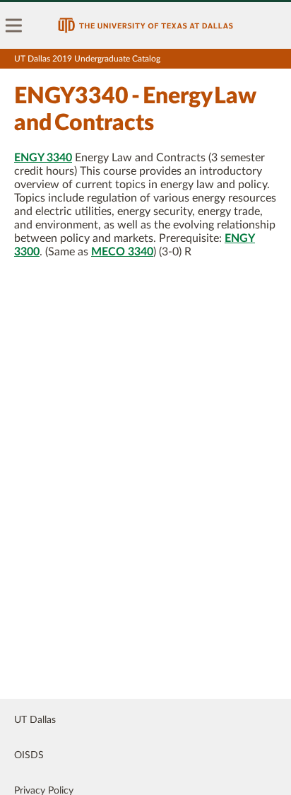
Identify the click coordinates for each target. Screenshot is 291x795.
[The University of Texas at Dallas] (145, 25)
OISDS (29, 755)
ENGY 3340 (43, 157)
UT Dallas (35, 720)
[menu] (14, 25)
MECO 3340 (122, 251)
